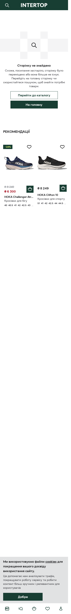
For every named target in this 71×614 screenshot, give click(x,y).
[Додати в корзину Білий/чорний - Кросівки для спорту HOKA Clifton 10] (63, 188)
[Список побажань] (47, 609)
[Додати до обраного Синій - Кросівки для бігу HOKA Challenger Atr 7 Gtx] (29, 147)
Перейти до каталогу (34, 95)
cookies (51, 561)
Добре (23, 596)
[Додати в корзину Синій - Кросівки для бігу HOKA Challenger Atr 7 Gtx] (30, 189)
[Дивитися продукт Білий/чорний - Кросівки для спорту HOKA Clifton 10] (52, 162)
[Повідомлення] (61, 5)
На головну (34, 104)
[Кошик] (34, 609)
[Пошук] (7, 5)
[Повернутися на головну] (34, 5)
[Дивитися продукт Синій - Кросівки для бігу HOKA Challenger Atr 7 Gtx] (19, 162)
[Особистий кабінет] (61, 609)
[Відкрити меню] (20, 609)
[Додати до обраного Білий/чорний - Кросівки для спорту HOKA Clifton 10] (62, 147)
